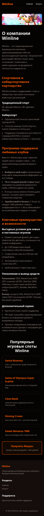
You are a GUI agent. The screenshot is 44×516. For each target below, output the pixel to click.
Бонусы (39, 4)
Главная (29, 4)
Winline (7, 4)
